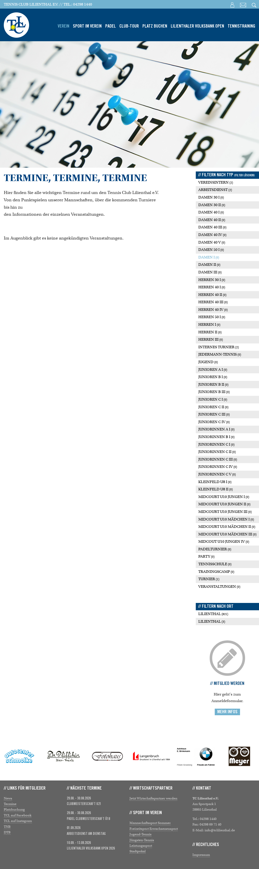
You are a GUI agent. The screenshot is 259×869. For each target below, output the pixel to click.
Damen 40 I (211, 212)
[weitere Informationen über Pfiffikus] (19, 756)
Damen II (209, 264)
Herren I (209, 324)
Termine (10, 804)
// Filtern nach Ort (215, 606)
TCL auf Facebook (17, 815)
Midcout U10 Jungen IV (223, 541)
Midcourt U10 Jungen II (224, 504)
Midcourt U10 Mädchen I (226, 519)
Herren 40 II (212, 294)
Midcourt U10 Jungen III (225, 511)
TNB (7, 826)
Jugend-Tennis (141, 834)
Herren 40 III (213, 302)
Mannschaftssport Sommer (150, 823)
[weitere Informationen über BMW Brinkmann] (151, 756)
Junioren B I (212, 377)
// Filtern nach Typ (226, 175)
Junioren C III (214, 414)
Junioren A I (212, 369)
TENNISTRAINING (241, 26)
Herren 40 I (211, 287)
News (8, 798)
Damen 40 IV (212, 234)
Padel (110, 26)
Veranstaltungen (219, 586)
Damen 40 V (211, 242)
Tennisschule (214, 564)
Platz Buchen (154, 26)
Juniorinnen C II (217, 451)
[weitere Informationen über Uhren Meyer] (195, 756)
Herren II (210, 332)
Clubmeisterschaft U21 (84, 804)
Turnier (208, 579)
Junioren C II (213, 407)
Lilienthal (213, 614)
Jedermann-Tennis (219, 354)
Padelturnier (214, 549)
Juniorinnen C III (217, 459)
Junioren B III (214, 391)
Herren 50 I (211, 317)
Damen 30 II (211, 205)
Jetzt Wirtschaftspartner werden (153, 798)
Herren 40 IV (213, 309)
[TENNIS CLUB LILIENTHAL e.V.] (16, 23)
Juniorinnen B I (216, 436)
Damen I (208, 257)
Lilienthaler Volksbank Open (197, 26)
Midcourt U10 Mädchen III (227, 534)
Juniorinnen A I (216, 429)
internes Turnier (218, 347)
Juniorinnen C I (216, 444)
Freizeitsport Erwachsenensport (154, 829)
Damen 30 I (211, 197)
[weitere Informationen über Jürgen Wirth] (239, 756)
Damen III (210, 272)
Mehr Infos (227, 712)
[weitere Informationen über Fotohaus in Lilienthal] (63, 756)
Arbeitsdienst (215, 189)
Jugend (208, 362)
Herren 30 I (211, 279)
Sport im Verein (87, 26)
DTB (7, 832)
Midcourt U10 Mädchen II (226, 526)
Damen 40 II (211, 220)
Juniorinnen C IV (217, 466)
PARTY (206, 556)
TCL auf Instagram (18, 821)
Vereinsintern (215, 182)
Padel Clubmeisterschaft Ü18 (88, 818)
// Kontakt (201, 788)
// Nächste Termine (84, 788)
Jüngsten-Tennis (142, 840)
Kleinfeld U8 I (214, 482)
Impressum (201, 855)
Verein (63, 26)
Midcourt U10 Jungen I (223, 496)
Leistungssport (141, 845)
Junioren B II (213, 384)
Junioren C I (212, 399)
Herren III (210, 339)
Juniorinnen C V (217, 474)
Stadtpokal (138, 851)
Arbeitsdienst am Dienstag (86, 833)
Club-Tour (129, 26)
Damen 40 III (212, 227)
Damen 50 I (211, 249)
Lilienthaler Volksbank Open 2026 (91, 848)
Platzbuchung (14, 809)
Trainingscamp (216, 571)
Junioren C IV (214, 422)
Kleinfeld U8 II (215, 489)
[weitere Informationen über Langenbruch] (107, 756)
